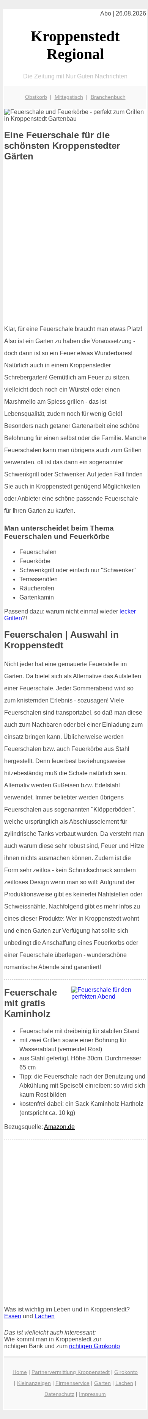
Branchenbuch (108, 97)
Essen (12, 1316)
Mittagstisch (69, 97)
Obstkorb (36, 97)
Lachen (45, 1316)
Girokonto (126, 1372)
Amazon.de (59, 1127)
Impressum (92, 1394)
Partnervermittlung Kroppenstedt (70, 1372)
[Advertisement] (74, 243)
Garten (102, 1383)
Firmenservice (72, 1383)
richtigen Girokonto (94, 1346)
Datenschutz (59, 1394)
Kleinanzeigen (34, 1383)
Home (20, 1372)
